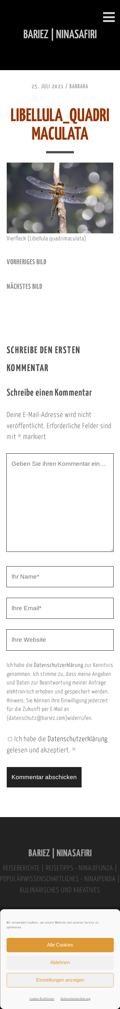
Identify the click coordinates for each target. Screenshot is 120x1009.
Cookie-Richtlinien (42, 999)
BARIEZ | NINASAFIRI (60, 853)
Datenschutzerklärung (76, 999)
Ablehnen (60, 962)
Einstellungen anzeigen (60, 980)
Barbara (78, 87)
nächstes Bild (24, 286)
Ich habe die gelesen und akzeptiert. (57, 745)
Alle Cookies (60, 944)
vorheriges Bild (26, 262)
